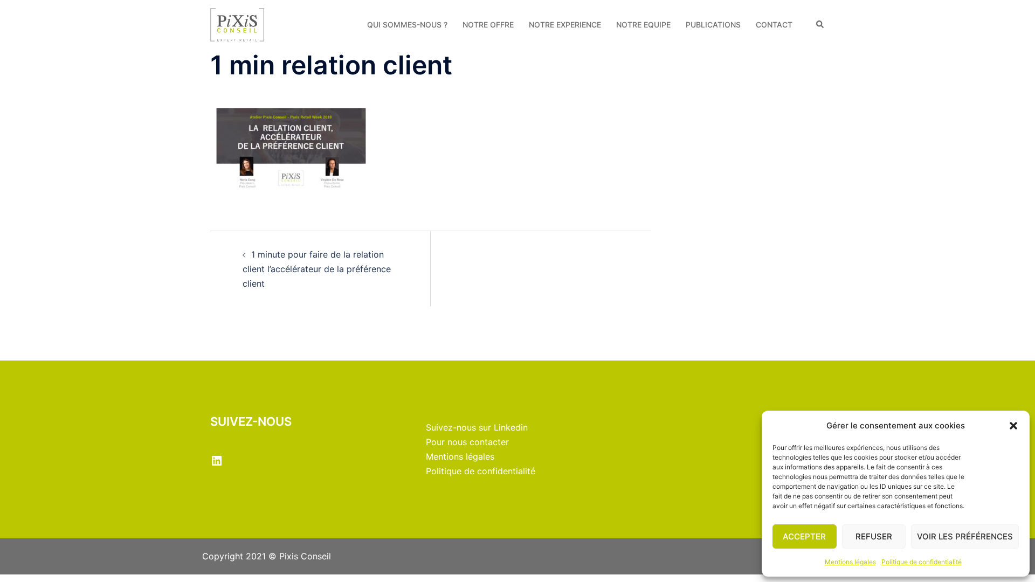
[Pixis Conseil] (237, 23)
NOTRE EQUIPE (643, 24)
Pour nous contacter (467, 441)
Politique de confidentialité (921, 562)
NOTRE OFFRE (488, 24)
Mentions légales (850, 562)
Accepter (804, 536)
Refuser (873, 536)
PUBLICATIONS (713, 24)
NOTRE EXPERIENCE (565, 24)
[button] (1013, 425)
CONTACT (774, 24)
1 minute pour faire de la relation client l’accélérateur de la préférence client (317, 269)
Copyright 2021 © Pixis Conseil (266, 556)
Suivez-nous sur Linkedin (477, 427)
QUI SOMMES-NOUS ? (407, 24)
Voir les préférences (965, 536)
